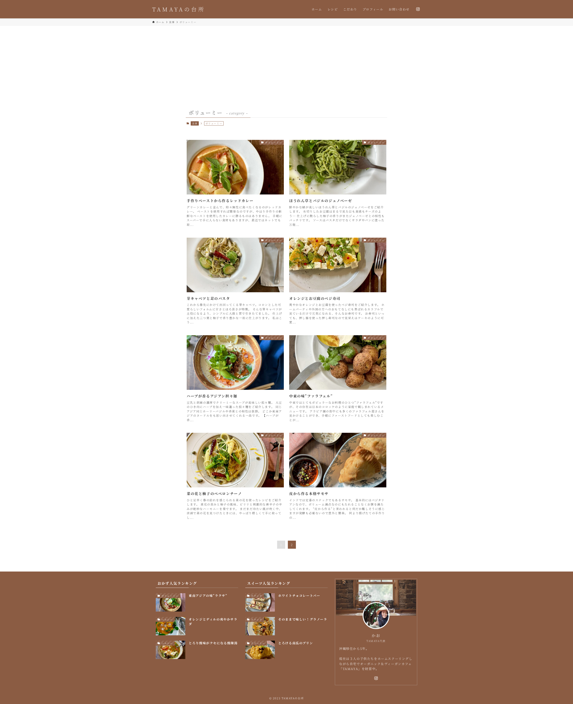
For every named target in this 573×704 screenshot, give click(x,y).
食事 (195, 123)
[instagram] (418, 9)
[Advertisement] (286, 59)
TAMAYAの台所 (178, 9)
